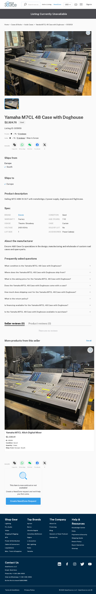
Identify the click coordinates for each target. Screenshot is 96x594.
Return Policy (77, 541)
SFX (6, 537)
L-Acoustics (31, 541)
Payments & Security (79, 534)
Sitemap (75, 548)
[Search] (24, 4)
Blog (51, 530)
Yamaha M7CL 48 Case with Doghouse (50, 25)
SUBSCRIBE (23, 580)
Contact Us (54, 537)
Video (7, 530)
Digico (29, 537)
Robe (29, 548)
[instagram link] (76, 564)
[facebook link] (68, 564)
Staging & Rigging (11, 534)
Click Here (13, 570)
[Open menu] (81, 4)
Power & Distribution (12, 541)
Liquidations (9, 548)
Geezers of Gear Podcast (59, 534)
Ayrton (29, 523)
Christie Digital (32, 530)
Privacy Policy (29, 590)
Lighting (8, 523)
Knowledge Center (78, 527)
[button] (48, 63)
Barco (29, 527)
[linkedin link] (61, 564)
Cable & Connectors (12, 544)
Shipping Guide (77, 538)
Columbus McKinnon (34, 534)
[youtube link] (91, 564)
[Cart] (75, 4)
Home (6, 25)
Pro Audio (8, 527)
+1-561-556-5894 (25, 577)
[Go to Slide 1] (11, 103)
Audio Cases (28, 25)
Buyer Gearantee (78, 545)
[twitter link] (84, 564)
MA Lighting (31, 544)
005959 (69, 25)
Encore (21, 215)
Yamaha (30, 551)
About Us (53, 523)
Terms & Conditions (12, 590)
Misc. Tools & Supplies (13, 551)
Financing (53, 527)
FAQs (74, 531)
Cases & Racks (16, 25)
